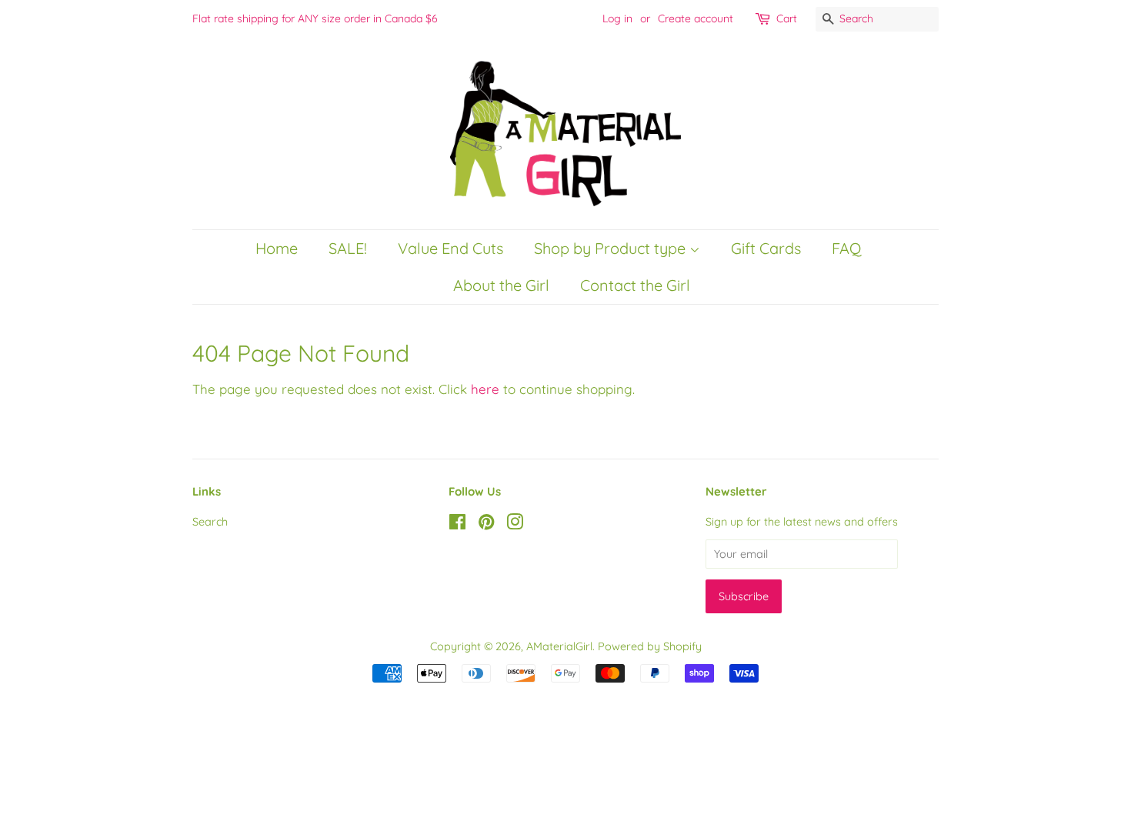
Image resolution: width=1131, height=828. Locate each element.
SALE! (348, 248)
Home (276, 248)
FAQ (846, 248)
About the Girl (501, 285)
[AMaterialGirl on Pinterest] (486, 525)
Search (210, 522)
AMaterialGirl (559, 646)
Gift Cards (766, 248)
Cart (786, 18)
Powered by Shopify (650, 646)
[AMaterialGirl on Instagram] (514, 525)
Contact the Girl (635, 285)
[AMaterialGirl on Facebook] (457, 525)
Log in (617, 18)
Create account (695, 18)
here (485, 389)
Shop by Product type (611, 248)
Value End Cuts (450, 248)
